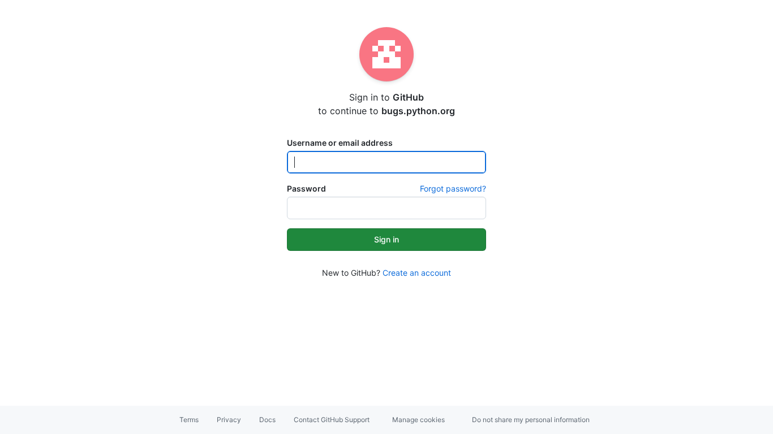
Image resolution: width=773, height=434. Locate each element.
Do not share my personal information (531, 419)
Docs (267, 419)
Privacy (229, 419)
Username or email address (340, 142)
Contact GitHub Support (332, 419)
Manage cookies (418, 419)
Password (306, 188)
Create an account (417, 272)
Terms (189, 419)
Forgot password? (453, 188)
